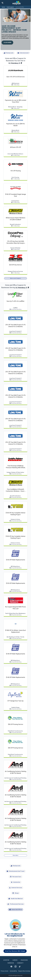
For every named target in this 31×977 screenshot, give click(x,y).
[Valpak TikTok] (19, 966)
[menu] (2, 3)
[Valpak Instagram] (15, 966)
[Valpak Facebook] (11, 966)
